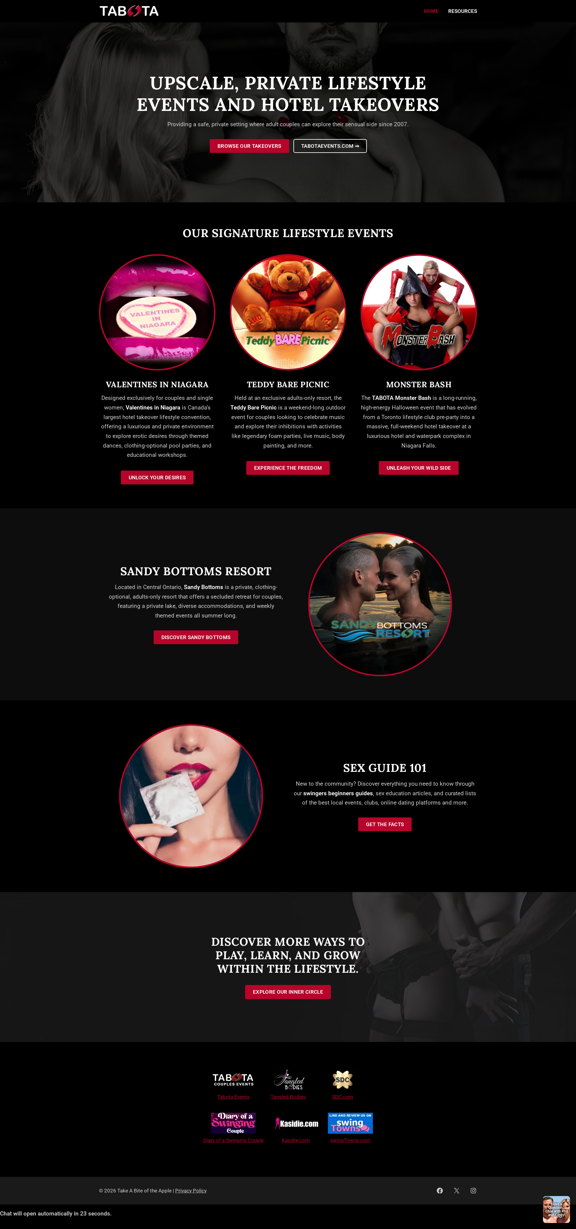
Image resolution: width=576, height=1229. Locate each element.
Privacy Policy (191, 1191)
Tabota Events (233, 1097)
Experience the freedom (288, 468)
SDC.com (342, 1097)
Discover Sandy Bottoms (195, 637)
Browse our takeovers (249, 146)
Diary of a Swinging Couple (233, 1140)
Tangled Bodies (288, 1097)
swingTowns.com (350, 1140)
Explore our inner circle (288, 992)
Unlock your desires (157, 478)
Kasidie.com (296, 1140)
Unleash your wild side (419, 468)
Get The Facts (385, 824)
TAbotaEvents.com (330, 146)
